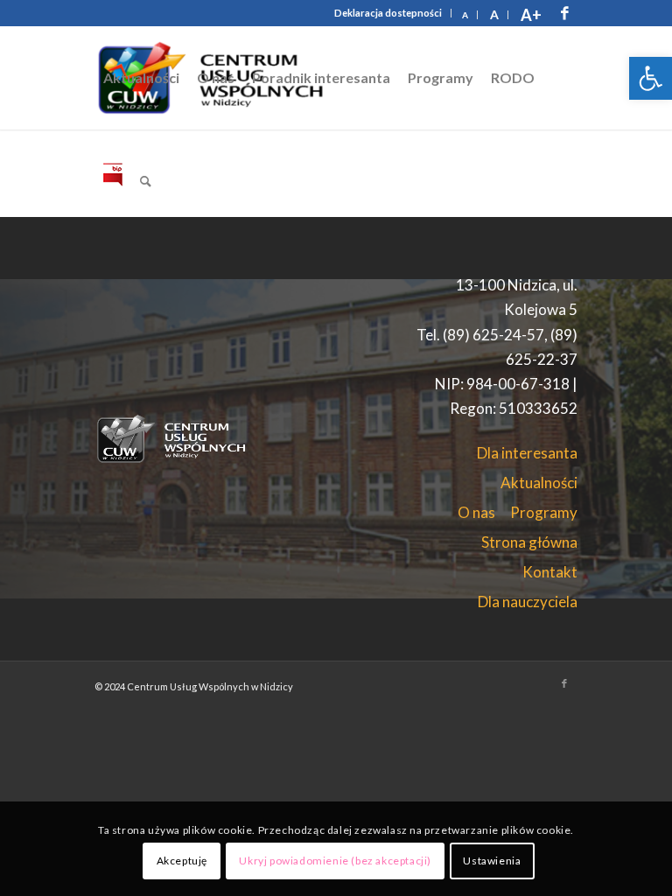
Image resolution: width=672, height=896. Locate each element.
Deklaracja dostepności (388, 12)
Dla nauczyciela (528, 601)
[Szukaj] (145, 181)
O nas (476, 512)
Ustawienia (492, 860)
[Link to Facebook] (564, 13)
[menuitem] (389, 13)
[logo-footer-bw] (175, 438)
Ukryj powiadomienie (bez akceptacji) (335, 860)
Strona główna (529, 542)
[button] (650, 78)
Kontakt (550, 572)
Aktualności (539, 482)
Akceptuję (182, 860)
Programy (544, 512)
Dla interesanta (527, 453)
